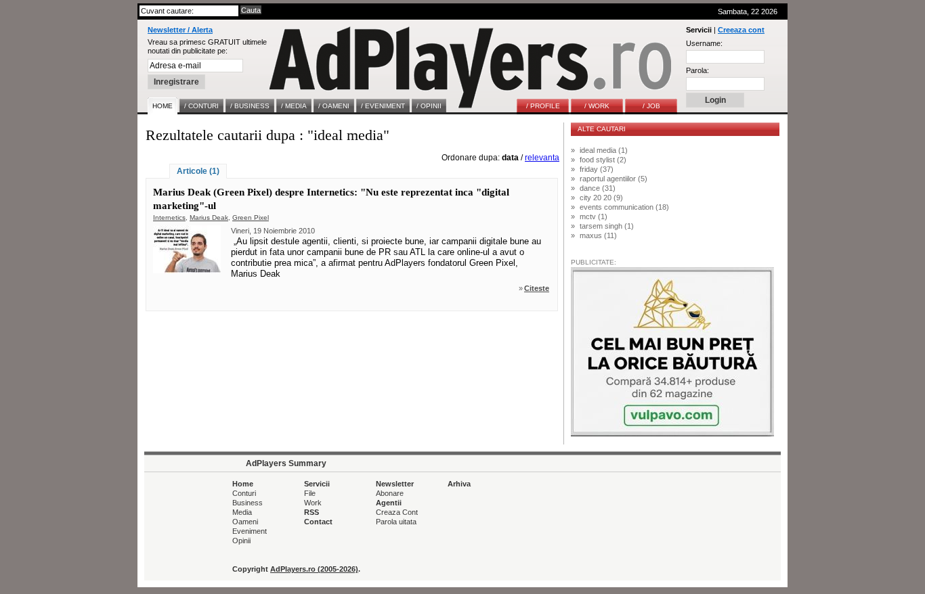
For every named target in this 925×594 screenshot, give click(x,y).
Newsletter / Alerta (180, 30)
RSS (311, 512)
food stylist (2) (603, 160)
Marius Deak (209, 217)
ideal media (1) (604, 150)
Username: (704, 43)
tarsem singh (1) (607, 226)
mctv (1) (593, 216)
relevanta (542, 157)
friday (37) (597, 169)
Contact (318, 522)
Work (313, 503)
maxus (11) (598, 235)
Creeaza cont (741, 30)
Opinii (241, 540)
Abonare (390, 493)
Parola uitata (396, 522)
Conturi (244, 493)
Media (242, 512)
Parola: (697, 70)
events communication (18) (624, 207)
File (310, 493)
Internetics (169, 217)
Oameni (245, 522)
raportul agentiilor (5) (613, 179)
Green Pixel (250, 217)
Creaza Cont (397, 512)
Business (247, 503)
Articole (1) (198, 171)
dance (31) (598, 188)
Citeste (536, 288)
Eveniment (249, 531)
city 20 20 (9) (601, 197)
